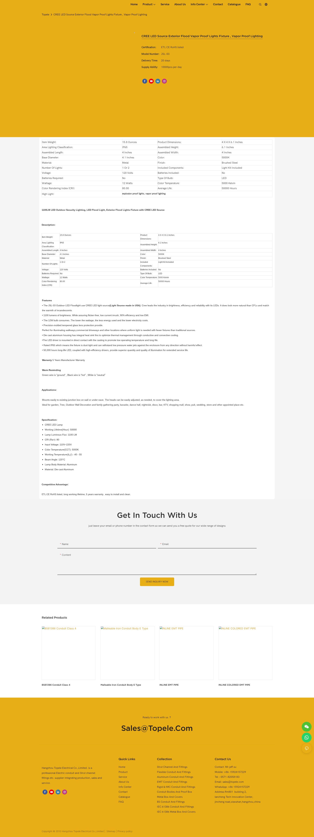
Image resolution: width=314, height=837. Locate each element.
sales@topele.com (157, 728)
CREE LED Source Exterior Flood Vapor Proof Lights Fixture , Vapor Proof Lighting (100, 14)
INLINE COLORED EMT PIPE (234, 685)
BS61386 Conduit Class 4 (56, 685)
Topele (45, 14)
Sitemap (110, 831)
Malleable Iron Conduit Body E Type (121, 685)
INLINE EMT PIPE (169, 685)
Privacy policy (124, 831)
